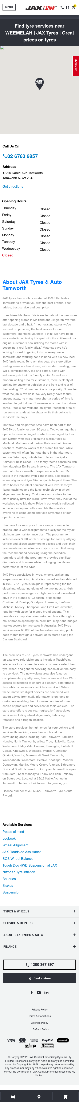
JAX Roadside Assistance (22, 851)
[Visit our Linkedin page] (46, 992)
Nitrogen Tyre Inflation (19, 872)
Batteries (9, 878)
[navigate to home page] (44, 8)
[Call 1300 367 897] (62, 7)
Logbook (9, 838)
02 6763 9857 (22, 155)
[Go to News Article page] (68, 7)
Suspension (11, 892)
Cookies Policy (39, 1022)
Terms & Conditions (39, 1016)
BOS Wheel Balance (18, 858)
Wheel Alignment (15, 845)
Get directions (13, 186)
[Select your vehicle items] (13, 1096)
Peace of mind (13, 831)
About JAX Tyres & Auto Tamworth (32, 284)
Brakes (8, 885)
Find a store (42, 978)
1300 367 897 (42, 964)
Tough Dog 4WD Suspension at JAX (30, 865)
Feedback (76, 66)
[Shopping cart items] (65, 1096)
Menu (9, 7)
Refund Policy (41, 1029)
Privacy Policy (40, 1009)
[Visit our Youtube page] (38, 992)
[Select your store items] (39, 1096)
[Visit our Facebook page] (31, 992)
